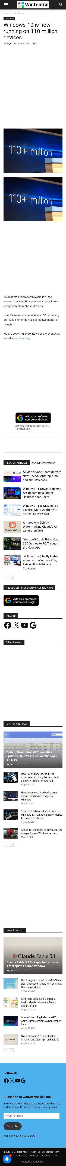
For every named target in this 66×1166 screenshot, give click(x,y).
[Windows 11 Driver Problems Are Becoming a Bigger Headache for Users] (12, 493)
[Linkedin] (50, 120)
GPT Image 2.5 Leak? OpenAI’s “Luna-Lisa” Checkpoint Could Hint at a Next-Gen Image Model (41, 984)
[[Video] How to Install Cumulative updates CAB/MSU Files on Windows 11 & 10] (33, 749)
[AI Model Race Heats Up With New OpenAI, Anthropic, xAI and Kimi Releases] (12, 476)
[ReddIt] (58, 120)
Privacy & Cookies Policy (16, 1151)
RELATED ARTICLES (17, 462)
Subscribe (12, 1126)
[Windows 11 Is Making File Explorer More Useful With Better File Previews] (12, 510)
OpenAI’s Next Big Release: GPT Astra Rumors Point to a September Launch (41, 1021)
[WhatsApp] (42, 120)
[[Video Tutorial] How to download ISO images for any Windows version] (11, 833)
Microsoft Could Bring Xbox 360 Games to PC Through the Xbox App (41, 543)
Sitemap (34, 1155)
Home (7, 13)
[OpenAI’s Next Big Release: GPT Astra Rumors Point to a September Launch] (11, 1021)
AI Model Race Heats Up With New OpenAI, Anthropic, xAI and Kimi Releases (42, 476)
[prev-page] (6, 577)
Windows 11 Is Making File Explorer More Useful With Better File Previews (40, 509)
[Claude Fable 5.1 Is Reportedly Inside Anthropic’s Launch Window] (33, 955)
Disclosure (46, 1155)
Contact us (21, 1155)
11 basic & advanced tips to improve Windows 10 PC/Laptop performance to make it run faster (41, 815)
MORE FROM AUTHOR (44, 462)
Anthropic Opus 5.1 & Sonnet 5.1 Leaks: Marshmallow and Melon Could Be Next (39, 1002)
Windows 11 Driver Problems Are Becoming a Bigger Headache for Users (42, 493)
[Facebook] (18, 120)
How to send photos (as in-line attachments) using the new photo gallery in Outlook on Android (40, 777)
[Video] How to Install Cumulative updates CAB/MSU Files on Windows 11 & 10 (32, 756)
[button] (61, 4)
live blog (25, 338)
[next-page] (11, 577)
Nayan (10, 764)
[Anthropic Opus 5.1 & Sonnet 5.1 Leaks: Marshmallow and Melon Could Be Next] (11, 1002)
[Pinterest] (34, 120)
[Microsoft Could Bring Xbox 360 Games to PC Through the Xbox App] (12, 543)
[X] (26, 120)
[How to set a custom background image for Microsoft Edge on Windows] (11, 796)
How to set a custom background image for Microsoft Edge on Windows (39, 796)
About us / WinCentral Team (45, 1151)
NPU (56, 1155)
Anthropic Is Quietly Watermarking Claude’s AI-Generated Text (40, 526)
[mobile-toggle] (6, 4)
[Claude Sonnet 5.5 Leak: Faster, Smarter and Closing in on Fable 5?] (11, 1039)
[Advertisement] (33, 82)
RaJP (9, 43)
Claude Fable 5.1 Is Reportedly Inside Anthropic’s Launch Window (32, 964)
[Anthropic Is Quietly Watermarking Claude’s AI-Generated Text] (12, 527)
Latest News (19, 13)
